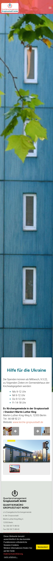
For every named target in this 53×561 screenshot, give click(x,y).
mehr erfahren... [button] (11, 557)
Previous (6, 457)
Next (47, 457)
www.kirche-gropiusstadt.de (28, 422)
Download (47, 448)
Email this (47, 442)
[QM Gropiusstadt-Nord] (9, 8)
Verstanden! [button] (43, 547)
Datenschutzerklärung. (13, 554)
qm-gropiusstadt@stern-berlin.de (16, 533)
